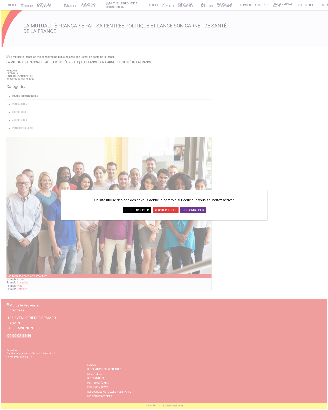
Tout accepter (138, 210)
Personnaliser (193, 210)
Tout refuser (166, 210)
